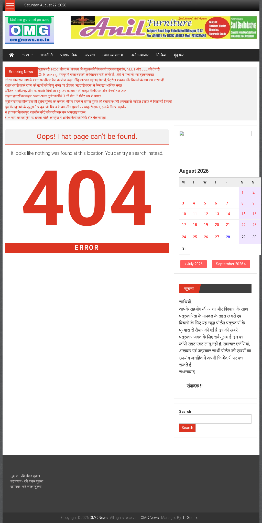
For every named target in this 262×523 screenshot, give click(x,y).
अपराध (90, 55)
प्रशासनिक (68, 55)
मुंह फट (179, 55)
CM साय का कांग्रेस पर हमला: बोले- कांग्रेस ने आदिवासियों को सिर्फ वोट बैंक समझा (55, 118)
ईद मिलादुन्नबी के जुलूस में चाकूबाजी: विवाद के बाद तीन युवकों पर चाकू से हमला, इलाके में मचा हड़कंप (65, 107)
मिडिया (161, 55)
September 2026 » (231, 264)
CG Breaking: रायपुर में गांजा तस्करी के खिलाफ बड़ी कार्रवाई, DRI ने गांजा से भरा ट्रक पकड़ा (96, 75)
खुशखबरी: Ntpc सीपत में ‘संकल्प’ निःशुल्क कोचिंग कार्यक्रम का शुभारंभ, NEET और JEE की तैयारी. (99, 69)
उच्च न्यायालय (112, 55)
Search (185, 411)
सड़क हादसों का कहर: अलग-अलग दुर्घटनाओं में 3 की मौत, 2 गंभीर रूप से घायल (53, 96)
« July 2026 (193, 264)
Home (27, 55)
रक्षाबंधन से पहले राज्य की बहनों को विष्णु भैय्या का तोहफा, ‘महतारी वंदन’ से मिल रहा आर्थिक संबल (63, 85)
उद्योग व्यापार (139, 55)
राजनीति (46, 55)
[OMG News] (11, 55)
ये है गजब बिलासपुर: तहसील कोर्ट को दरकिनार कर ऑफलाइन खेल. (45, 112)
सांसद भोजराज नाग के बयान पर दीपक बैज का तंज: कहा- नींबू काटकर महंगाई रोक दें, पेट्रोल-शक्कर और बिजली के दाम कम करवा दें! (84, 80)
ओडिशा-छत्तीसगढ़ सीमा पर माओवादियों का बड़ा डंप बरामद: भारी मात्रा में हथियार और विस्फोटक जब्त (65, 91)
